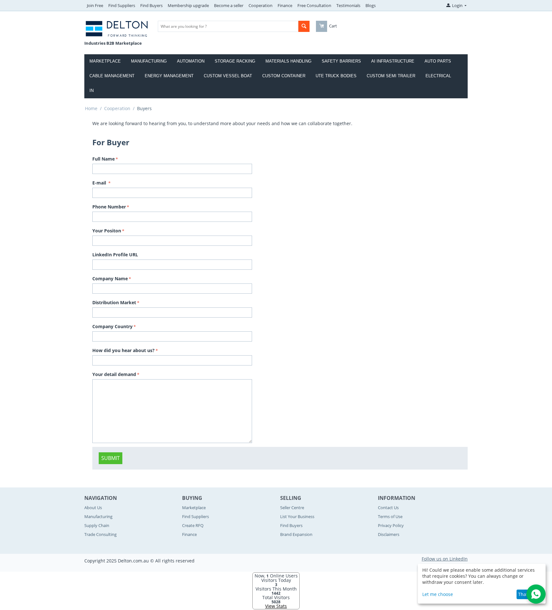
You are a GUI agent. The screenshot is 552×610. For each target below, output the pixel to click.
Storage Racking (235, 61)
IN (91, 90)
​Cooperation (117, 108)
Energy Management (169, 75)
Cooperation (260, 5)
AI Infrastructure (392, 61)
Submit (110, 458)
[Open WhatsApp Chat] (536, 594)
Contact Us (388, 507)
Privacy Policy (391, 525)
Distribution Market (114, 302)
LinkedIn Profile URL (115, 255)
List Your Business (297, 516)
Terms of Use (390, 516)
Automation (190, 61)
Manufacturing (149, 61)
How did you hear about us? (123, 350)
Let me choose (437, 594)
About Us (93, 507)
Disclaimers (388, 534)
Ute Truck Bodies (336, 75)
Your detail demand (114, 374)
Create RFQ (192, 525)
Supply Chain (96, 525)
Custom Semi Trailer (391, 75)
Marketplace (105, 61)
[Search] (304, 26)
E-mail (99, 183)
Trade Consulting (100, 534)
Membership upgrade (188, 5)
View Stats (276, 606)
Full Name (103, 159)
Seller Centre (292, 507)
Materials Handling (288, 61)
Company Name (110, 278)
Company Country (112, 326)
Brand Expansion (296, 534)
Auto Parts (438, 61)
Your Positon (106, 231)
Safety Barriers (341, 61)
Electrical (438, 75)
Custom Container (283, 75)
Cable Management (111, 75)
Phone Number (109, 207)
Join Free (95, 5)
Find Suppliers (121, 5)
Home (91, 108)
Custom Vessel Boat (228, 75)
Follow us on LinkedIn (445, 559)
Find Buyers (151, 5)
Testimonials (348, 5)
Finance (285, 5)
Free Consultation (314, 5)
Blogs (370, 5)
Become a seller (228, 5)
